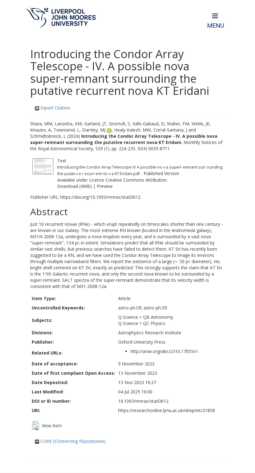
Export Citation (54, 108)
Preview (105, 186)
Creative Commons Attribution (136, 180)
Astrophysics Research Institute (149, 333)
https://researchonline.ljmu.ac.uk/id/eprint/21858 (166, 410)
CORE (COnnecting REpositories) (72, 441)
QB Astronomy (158, 317)
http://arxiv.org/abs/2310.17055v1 (164, 351)
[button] (35, 425)
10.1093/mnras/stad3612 (143, 401)
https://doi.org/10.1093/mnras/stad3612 (100, 197)
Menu (215, 25)
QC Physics (154, 323)
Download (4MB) (74, 186)
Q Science (128, 317)
